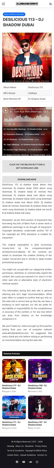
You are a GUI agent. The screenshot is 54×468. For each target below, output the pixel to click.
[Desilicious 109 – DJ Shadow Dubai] (40, 371)
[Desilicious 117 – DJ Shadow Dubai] (14, 371)
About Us (20, 446)
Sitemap (10, 446)
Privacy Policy (41, 446)
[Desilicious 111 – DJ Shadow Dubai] (14, 407)
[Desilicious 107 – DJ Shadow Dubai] (40, 407)
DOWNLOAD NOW (27, 179)
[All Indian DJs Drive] (27, 4)
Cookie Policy (13, 455)
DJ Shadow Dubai (36, 99)
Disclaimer (29, 446)
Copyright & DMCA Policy (36, 450)
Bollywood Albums (14, 14)
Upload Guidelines (28, 455)
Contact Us (42, 455)
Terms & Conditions (15, 450)
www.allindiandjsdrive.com (15, 333)
